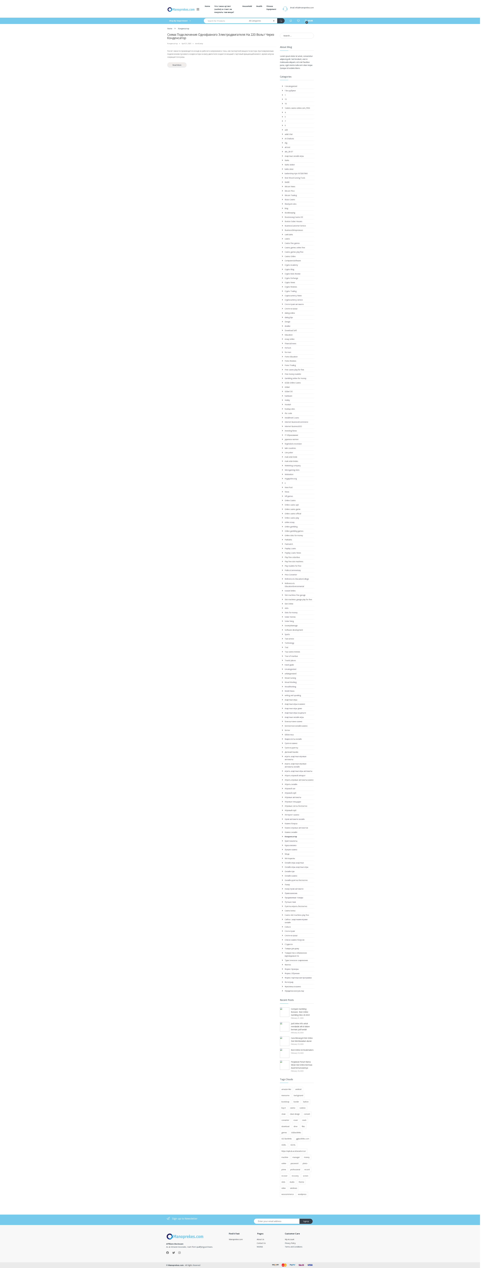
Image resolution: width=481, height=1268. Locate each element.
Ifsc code (288, 413)
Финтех (288, 964)
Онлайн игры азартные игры (296, 867)
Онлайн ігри (289, 871)
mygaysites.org (291, 478)
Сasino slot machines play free (297, 915)
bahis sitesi (289, 169)
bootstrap (285, 1102)
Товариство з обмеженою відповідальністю (296, 954)
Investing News (291, 431)
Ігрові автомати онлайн (295, 819)
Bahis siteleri (290, 164)
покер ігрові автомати (294, 889)
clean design (295, 1114)
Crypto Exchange (291, 278)
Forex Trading (290, 365)
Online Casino (290, 500)
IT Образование (291, 435)
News (287, 492)
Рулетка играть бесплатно (296, 906)
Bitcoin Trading (291, 195)
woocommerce (287, 1194)
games (284, 1132)
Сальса (288, 927)
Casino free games (292, 243)
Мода (287, 854)
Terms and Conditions (293, 1247)
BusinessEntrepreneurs (294, 230)
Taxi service (289, 639)
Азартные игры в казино (295, 704)
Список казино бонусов (294, 940)
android (298, 1089)
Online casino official (293, 513)
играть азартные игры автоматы (298, 771)
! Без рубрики (290, 90)
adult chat (289, 134)
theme (301, 1182)
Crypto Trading (290, 291)
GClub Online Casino (293, 383)
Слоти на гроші (291, 935)
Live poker (289, 452)
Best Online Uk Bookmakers (302, 1050)
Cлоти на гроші (291, 308)
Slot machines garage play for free (298, 599)
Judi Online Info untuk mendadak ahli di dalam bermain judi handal (300, 1026)
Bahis (287, 160)
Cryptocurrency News (293, 295)
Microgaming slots (292, 470)
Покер (287, 884)
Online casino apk (292, 505)
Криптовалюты (291, 841)
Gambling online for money (295, 378)
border (296, 1102)
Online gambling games (294, 531)
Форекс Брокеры (292, 969)
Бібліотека (289, 734)
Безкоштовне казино (293, 721)
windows (293, 1188)
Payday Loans (290, 548)
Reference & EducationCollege (297, 579)
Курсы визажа (290, 845)
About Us (260, 1239)
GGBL (283, 1145)
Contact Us (261, 1243)
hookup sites (290, 409)
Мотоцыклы (290, 858)
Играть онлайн (291, 784)
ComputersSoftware (293, 260)
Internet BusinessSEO (293, 426)
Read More (176, 65)
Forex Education (291, 356)
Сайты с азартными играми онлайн (296, 921)
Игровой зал (290, 788)
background (298, 1095)
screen (305, 1176)
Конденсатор (172, 43)
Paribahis (288, 539)
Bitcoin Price (290, 191)
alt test (287, 147)
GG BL (293, 1145)
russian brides (290, 590)
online (283, 1163)
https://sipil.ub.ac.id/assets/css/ (293, 1151)
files (303, 1126)
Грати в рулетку (291, 747)
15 (286, 99)
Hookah (288, 404)
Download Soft (291, 330)
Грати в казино (291, 743)
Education (289, 335)
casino (287, 239)
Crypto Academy (291, 265)
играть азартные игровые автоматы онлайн (295, 765)
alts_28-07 (289, 151)
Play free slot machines (294, 561)
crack (304, 1120)
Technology (289, 643)
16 (286, 103)
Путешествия (290, 902)
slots (286, 608)
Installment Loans (292, 417)
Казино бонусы (291, 823)
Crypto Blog (289, 269)
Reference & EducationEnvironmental (294, 584)
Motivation (289, 474)
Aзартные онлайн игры (294, 156)
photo (305, 1163)
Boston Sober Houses (293, 221)
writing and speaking (293, 695)
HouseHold (247, 6)
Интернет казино (292, 815)
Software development (294, 630)
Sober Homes (290, 617)
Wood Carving (290, 678)
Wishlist (260, 1247)
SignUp (306, 1221)
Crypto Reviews (291, 287)
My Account (289, 1239)
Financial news (290, 343)
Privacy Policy (290, 1243)
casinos (302, 1108)
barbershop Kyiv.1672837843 (296, 173)
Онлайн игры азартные (294, 863)
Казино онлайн (291, 832)
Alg (286, 143)
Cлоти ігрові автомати (294, 304)
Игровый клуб (290, 810)
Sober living (289, 621)
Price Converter (291, 574)
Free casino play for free (294, 369)
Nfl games (289, 496)
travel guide (289, 665)
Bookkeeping (290, 213)
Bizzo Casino (290, 199)
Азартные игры (291, 700)
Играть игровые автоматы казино (299, 780)
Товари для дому (292, 948)
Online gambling (291, 526)
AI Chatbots (289, 138)
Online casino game (292, 509)
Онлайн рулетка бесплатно (296, 880)
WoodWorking (290, 686)
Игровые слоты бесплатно (296, 806)
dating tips (289, 317)
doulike (287, 326)
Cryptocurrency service (294, 300)
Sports (287, 634)
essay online (289, 339)
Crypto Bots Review (292, 274)
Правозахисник (291, 893)
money (307, 1157)
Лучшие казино (291, 849)
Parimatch (289, 544)
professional (295, 1169)
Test (286, 647)
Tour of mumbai (291, 656)
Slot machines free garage (295, 595)
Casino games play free (294, 252)
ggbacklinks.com (302, 1138)
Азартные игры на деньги (295, 713)
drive (295, 1126)
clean (283, 1114)
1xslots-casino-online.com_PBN (297, 108)
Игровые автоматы (293, 797)
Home (207, 6)
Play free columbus (292, 557)
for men (288, 352)
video (283, 1188)
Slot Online (289, 604)
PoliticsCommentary (293, 570)
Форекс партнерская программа (298, 978)
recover (284, 1176)
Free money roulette (293, 374)
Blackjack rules (290, 204)
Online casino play (292, 518)
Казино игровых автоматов (296, 828)
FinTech (288, 348)
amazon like (286, 1089)
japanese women (291, 439)
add (286, 130)
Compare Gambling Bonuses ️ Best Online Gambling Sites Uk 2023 (300, 1012)
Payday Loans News (293, 553)
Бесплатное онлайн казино (296, 726)
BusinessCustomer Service (295, 226)
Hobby (287, 400)
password (294, 1163)
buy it (283, 1108)
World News (289, 691)
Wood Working (290, 682)
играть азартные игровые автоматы (295, 758)
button (306, 1102)
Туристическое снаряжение (296, 960)
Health (259, 6)
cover (295, 1120)
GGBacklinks (296, 1132)
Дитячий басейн (291, 752)
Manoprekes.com (236, 1239)
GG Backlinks (286, 1138)
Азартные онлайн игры (294, 717)
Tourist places (290, 660)
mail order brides (291, 461)
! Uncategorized (291, 86)
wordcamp (199, 43)
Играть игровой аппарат (295, 775)
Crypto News (290, 282)
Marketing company (293, 465)
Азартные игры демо (293, 708)
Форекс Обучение (292, 973)
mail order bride (291, 457)
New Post (289, 487)
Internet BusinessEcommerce (296, 422)
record (307, 1169)
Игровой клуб (290, 793)
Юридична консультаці (294, 991)
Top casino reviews (292, 652)
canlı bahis (289, 234)
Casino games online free (295, 247)
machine (284, 1157)
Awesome (285, 1095)
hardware (288, 396)
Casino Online (290, 256)
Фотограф (289, 982)
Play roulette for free (293, 566)
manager (296, 1157)
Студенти (289, 944)
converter (285, 1120)
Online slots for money (294, 535)
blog (286, 208)
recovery (295, 1176)
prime (283, 1169)
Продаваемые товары (294, 897)
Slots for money (291, 612)
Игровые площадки (293, 801)
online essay (289, 522)
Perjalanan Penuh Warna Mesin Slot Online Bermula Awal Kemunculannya (301, 1065)
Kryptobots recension (293, 444)
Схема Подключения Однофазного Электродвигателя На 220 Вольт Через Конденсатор (220, 36)
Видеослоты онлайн (293, 739)
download (285, 1126)
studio (292, 1182)
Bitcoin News (290, 186)
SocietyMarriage (291, 625)
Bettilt (287, 182)
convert (307, 1114)
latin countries (290, 448)
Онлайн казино (291, 876)
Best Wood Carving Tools (295, 178)
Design (287, 321)
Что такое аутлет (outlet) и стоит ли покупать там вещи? (224, 9)
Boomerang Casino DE (294, 217)
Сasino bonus (290, 910)
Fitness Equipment (271, 7)
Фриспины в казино (293, 986)
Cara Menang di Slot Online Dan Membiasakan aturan (302, 1039)
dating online (290, 313)
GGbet (287, 387)
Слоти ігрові (290, 931)
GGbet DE (289, 391)
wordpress (302, 1194)
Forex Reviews (290, 361)
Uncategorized (290, 669)
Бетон (287, 730)
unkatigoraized (290, 673)
